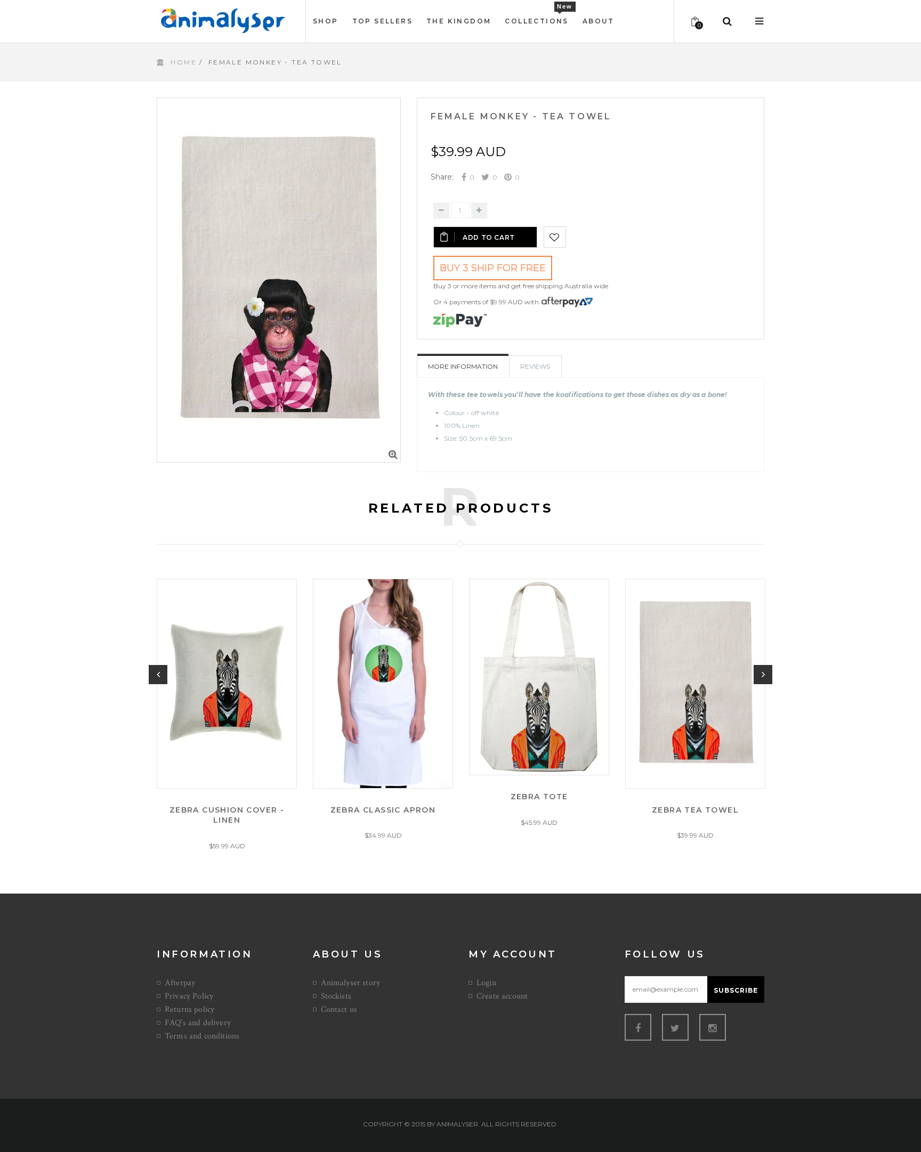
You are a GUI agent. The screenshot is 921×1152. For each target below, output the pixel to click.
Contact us (339, 1009)
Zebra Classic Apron (383, 809)
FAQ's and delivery (198, 1022)
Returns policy (189, 1009)
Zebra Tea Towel (695, 809)
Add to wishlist (555, 237)
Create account (502, 996)
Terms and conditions (202, 1036)
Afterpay (180, 982)
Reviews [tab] (535, 366)
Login (486, 982)
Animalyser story (351, 982)
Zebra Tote (539, 796)
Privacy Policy (189, 996)
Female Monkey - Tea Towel (521, 116)
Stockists (336, 996)
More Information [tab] (463, 366)
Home (184, 62)
